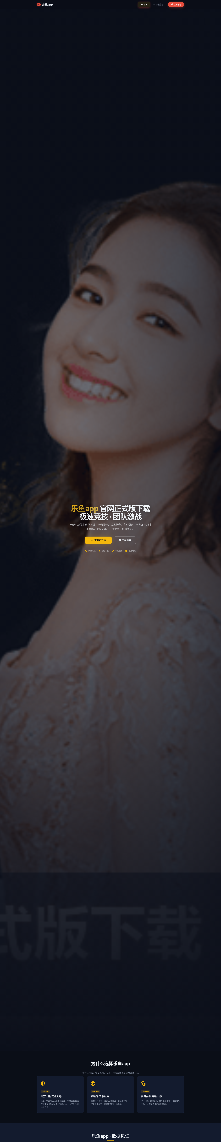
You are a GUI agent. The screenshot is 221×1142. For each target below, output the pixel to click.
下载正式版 (100, 540)
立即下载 (177, 4)
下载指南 (159, 4)
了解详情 (126, 540)
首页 (145, 4)
